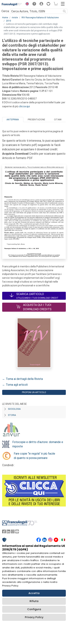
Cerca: (5, 11)
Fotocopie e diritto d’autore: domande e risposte (37, 444)
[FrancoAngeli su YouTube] (17, 532)
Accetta (34, 593)
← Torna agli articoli (15, 384)
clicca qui (24, 106)
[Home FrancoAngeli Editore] (12, 4)
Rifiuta (34, 601)
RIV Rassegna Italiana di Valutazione (40, 17)
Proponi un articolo (34, 392)
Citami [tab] (57, 119)
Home (5, 17)
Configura (34, 609)
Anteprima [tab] (13, 119)
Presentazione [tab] (36, 119)
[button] (26, 4)
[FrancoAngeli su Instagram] (13, 532)
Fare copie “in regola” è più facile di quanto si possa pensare (34, 456)
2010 (8, 21)
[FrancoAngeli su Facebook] (4, 532)
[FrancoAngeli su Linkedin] (8, 532)
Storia (12, 415)
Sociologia (14, 409)
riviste (15, 17)
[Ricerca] (64, 11)
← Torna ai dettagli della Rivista (22, 379)
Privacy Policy (34, 617)
